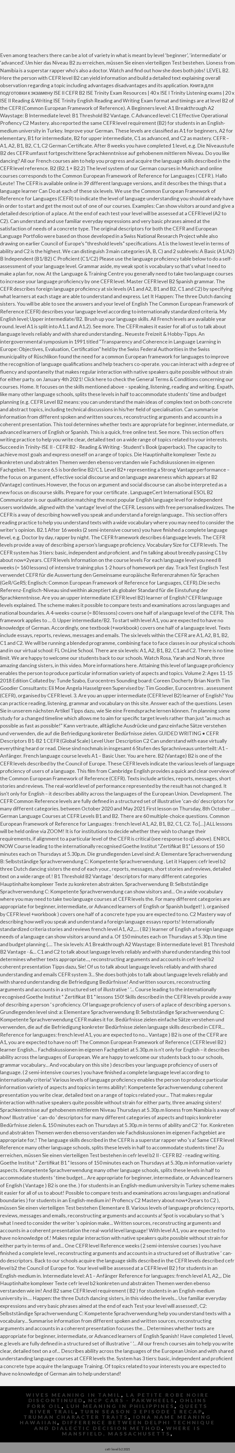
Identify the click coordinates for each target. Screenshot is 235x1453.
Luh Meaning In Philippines (120, 1406)
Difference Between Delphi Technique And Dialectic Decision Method (124, 1425)
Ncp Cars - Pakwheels (131, 1400)
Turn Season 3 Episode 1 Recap (141, 1412)
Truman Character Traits (75, 1417)
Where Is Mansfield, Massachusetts (131, 1431)
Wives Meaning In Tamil (73, 1395)
